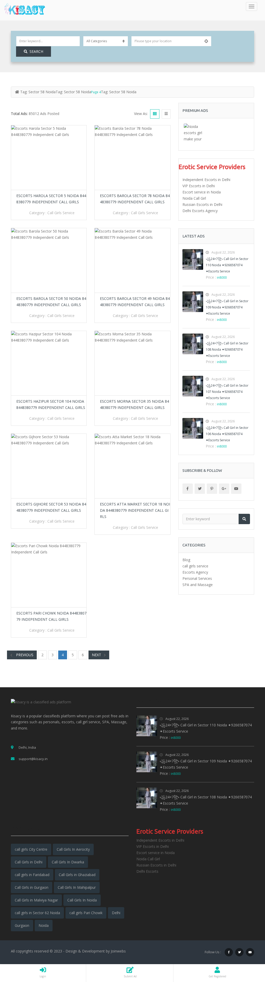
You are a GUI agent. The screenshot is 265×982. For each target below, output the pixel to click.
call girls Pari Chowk (85, 912)
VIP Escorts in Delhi (198, 185)
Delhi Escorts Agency (200, 210)
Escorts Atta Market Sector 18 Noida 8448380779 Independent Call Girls (135, 510)
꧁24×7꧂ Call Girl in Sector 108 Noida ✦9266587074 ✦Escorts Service (227, 349)
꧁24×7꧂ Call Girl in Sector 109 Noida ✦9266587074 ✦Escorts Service (227, 307)
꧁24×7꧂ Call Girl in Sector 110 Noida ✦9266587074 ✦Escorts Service (227, 265)
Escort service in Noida (201, 192)
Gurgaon (22, 925)
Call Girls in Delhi (28, 862)
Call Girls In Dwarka (68, 862)
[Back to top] (248, 949)
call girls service (61, 212)
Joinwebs (118, 951)
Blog (186, 559)
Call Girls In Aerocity (73, 849)
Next (96, 654)
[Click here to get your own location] (206, 41)
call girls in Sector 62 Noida (37, 912)
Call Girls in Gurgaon (31, 887)
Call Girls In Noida (82, 900)
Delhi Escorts (147, 871)
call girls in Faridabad (32, 874)
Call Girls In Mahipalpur (77, 887)
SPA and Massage (197, 584)
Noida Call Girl (194, 198)
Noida (44, 925)
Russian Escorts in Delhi (202, 204)
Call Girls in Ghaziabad (77, 874)
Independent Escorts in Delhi (206, 179)
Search (36, 51)
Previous (24, 654)
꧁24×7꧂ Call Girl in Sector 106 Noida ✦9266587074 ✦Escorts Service (227, 433)
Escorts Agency (195, 572)
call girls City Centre (31, 849)
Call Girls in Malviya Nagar (36, 900)
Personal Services (197, 578)
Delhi (116, 912)
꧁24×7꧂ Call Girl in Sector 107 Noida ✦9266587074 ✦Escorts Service (227, 391)
